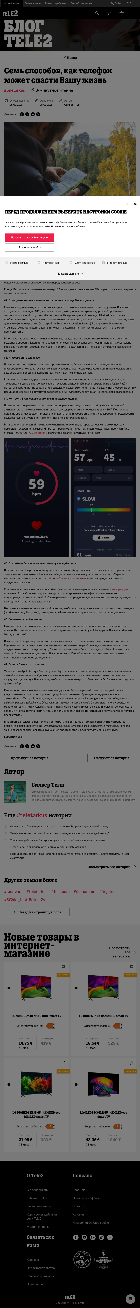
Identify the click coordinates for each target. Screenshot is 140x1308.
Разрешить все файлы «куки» (29, 237)
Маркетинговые (116, 262)
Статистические (84, 262)
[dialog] (70, 238)
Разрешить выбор (29, 247)
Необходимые (19, 262)
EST (128, 204)
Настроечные (50, 262)
